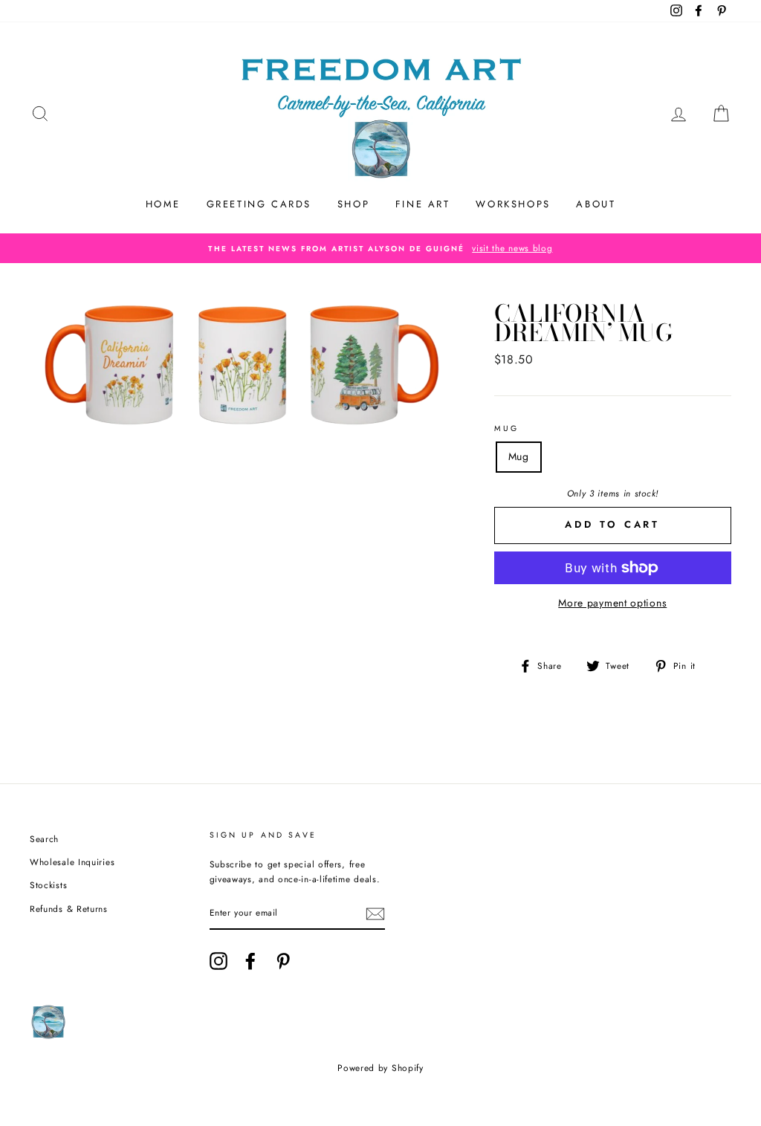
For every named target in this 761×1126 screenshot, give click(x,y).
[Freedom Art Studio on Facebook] (250, 961)
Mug (506, 428)
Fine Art (422, 204)
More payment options (612, 602)
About (595, 204)
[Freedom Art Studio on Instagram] (218, 961)
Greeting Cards (259, 204)
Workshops (513, 204)
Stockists (48, 885)
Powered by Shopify (380, 1068)
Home (163, 204)
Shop (353, 204)
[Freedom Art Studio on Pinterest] (283, 961)
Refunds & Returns (69, 908)
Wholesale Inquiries (72, 861)
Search (44, 838)
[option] (380, 248)
